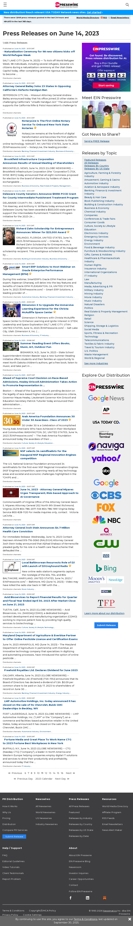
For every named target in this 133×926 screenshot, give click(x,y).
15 (58, 773)
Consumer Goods (94, 222)
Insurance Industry (95, 268)
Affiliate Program (111, 812)
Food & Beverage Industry (99, 247)
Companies (91, 215)
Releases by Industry (80, 818)
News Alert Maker (112, 830)
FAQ (4, 855)
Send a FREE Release (96, 141)
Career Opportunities (81, 879)
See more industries (96, 363)
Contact (73, 885)
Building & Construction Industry (35, 259)
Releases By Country (96, 165)
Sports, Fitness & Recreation (101, 333)
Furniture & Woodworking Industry (104, 251)
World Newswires (45, 812)
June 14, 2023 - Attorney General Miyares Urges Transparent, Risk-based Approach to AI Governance (49, 493)
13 (50, 773)
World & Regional (94, 358)
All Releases (91, 162)
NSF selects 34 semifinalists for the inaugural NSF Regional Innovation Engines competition (48, 454)
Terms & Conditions (13, 910)
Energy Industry (62, 693)
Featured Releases (95, 159)
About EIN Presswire (80, 855)
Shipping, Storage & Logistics (101, 325)
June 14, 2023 (19, 49)
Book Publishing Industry (99, 200)
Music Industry (28, 589)
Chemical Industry (95, 211)
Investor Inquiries (78, 873)
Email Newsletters (120, 17)
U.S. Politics (91, 350)
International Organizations (100, 272)
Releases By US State (96, 168)
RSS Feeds (108, 818)
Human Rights (92, 265)
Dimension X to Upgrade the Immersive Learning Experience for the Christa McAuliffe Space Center (48, 308)
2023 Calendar (43, 778)
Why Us (6, 812)
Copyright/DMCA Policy (42, 910)
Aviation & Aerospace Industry (102, 186)
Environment (45, 731)
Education (48, 443)
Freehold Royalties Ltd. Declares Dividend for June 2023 (41, 670)
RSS (105, 17)
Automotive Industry (30, 297)
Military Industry (94, 290)
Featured (74, 812)
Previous (17, 773)
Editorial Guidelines (13, 861)
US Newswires (44, 818)
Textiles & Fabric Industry (99, 343)
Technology (49, 627)
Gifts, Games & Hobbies (98, 254)
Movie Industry (93, 297)
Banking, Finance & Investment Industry (38, 151)
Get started (94, 12)
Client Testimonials (13, 873)
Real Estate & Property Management (55, 186)
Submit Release (106, 625)
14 (54, 773)
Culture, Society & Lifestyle (33, 443)
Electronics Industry (96, 233)
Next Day (60, 778)
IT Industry (44, 335)
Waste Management (96, 354)
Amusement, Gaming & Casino (102, 179)
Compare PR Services (14, 830)
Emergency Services (96, 236)
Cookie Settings (32, 914)
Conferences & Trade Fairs (99, 218)
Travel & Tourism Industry (99, 347)
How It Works (9, 806)
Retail (87, 318)
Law (86, 279)
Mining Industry (93, 293)
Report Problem (11, 879)
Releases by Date (79, 836)
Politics (88, 307)
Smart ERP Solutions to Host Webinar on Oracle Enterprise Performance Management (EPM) (39, 270)
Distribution (9, 824)
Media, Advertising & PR (98, 286)
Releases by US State (81, 830)
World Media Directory (87, 17)
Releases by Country (80, 824)
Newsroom (75, 867)
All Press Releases (79, 806)
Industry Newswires (46, 824)
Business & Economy (64, 151)
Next (69, 773)
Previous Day (25, 778)
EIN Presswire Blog (79, 861)
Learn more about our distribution (104, 613)
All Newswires (43, 806)
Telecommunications (96, 340)
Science (89, 322)
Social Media (91, 329)
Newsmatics (110, 910)
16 (62, 773)
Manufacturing (93, 282)
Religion (89, 315)
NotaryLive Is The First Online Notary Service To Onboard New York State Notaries (46, 124)
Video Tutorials (10, 867)
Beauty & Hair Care (95, 197)
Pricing (6, 818)
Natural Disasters (94, 304)
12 (46, 773)
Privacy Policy (10, 914)
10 (38, 773)
